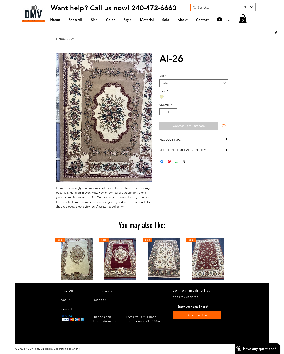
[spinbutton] (168, 112)
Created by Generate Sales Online (60, 348)
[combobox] (193, 83)
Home (60, 39)
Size (162, 75)
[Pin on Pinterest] (169, 161)
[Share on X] (184, 161)
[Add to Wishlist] (224, 126)
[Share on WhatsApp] (176, 161)
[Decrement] (162, 112)
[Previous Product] (49, 258)
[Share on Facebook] (162, 161)
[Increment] (174, 112)
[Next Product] (234, 258)
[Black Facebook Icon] (276, 33)
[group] (142, 258)
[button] (95, 19)
